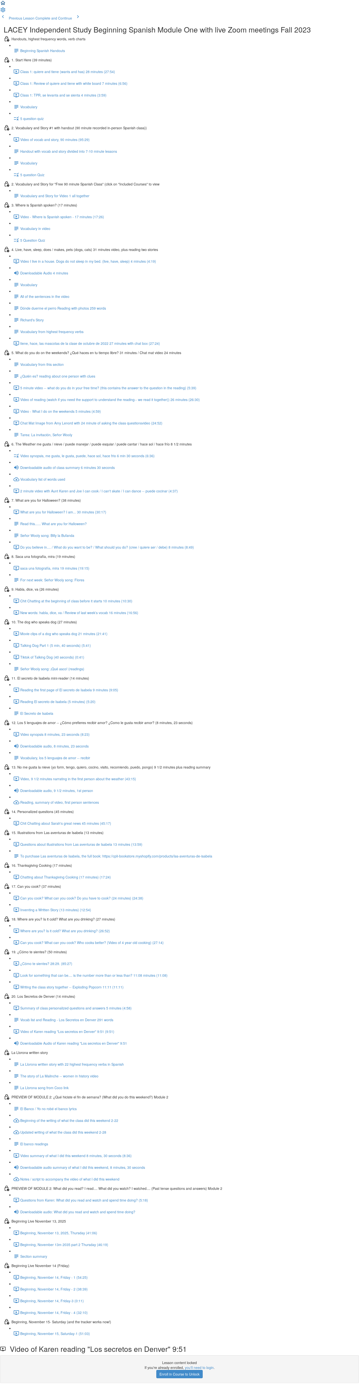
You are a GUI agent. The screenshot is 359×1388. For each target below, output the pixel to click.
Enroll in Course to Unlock (179, 1374)
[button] (3, 4)
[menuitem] (3, 11)
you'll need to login (199, 1367)
